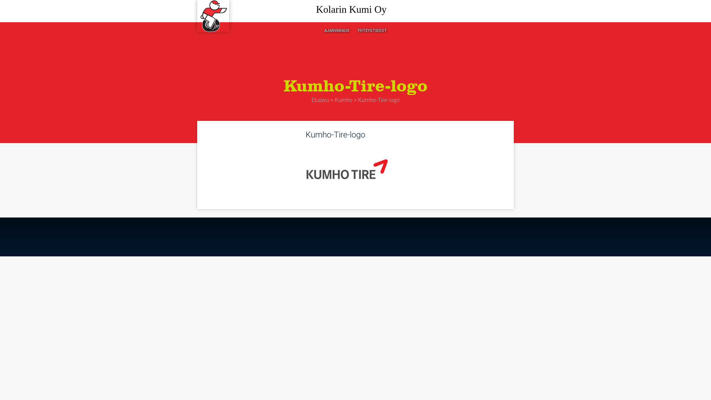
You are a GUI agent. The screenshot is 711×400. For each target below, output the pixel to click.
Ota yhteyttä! (490, 11)
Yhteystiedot (372, 30)
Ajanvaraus (336, 30)
